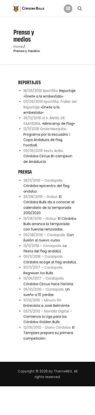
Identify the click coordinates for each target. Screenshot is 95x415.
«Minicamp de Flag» (58, 123)
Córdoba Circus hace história (48, 284)
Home (18, 46)
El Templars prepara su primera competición (49, 333)
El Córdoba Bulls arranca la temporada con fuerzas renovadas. (49, 224)
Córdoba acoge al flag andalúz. (50, 262)
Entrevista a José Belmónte (46, 305)
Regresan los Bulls (38, 273)
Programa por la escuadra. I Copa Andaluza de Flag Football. (46, 140)
